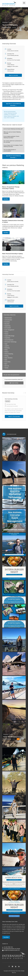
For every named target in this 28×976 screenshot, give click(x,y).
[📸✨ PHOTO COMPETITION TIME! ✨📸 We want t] (14, 616)
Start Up (6, 365)
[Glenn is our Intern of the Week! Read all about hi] (14, 663)
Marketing (4, 22)
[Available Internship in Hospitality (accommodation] (14, 735)
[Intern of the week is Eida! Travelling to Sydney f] (14, 472)
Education (6, 324)
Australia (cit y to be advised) (12, 50)
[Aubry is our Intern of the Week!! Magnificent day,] (14, 687)
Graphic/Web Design (9, 336)
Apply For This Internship (14, 416)
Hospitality (7, 338)
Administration (8, 318)
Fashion (6, 332)
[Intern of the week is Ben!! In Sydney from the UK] (14, 759)
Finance (6, 334)
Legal (5, 344)
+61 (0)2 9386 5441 (8, 947)
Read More (6, 199)
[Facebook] (9, 966)
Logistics (6, 346)
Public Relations (8, 357)
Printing (6, 355)
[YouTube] (15, 966)
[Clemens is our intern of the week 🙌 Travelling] (14, 854)
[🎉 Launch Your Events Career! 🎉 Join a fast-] (14, 520)
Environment (7, 328)
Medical (6, 351)
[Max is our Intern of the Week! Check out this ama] (14, 711)
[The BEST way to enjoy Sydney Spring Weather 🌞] (14, 878)
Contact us (9, 66)
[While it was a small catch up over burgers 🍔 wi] (14, 830)
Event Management (9, 330)
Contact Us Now (14, 383)
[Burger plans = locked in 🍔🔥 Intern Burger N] (14, 568)
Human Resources (8, 340)
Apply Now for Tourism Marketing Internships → (13, 104)
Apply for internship (13, 75)
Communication (8, 320)
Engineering (7, 326)
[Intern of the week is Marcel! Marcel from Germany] (14, 449)
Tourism (10, 22)
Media (6, 350)
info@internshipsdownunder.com (12, 950)
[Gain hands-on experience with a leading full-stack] (14, 496)
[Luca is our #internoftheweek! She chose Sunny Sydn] (14, 806)
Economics (7, 322)
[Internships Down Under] (12, 3)
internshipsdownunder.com (10, 948)
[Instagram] (12, 966)
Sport (5, 363)
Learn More (6, 937)
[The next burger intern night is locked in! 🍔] (14, 902)
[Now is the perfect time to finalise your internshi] (14, 544)
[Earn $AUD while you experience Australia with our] (14, 783)
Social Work (7, 361)
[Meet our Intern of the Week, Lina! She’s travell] (14, 639)
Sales (5, 359)
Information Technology (10, 342)
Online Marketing (8, 353)
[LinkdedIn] (18, 966)
